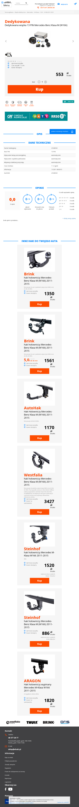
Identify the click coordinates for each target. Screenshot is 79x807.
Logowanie (8, 782)
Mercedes (30, 12)
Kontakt (7, 775)
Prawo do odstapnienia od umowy (15, 771)
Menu (6, 5)
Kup (39, 89)
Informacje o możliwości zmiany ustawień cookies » (22, 802)
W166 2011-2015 (49, 12)
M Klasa (36, 12)
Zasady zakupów (10, 764)
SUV (41, 12)
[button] (6, 41)
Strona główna (9, 12)
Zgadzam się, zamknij (62, 802)
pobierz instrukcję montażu (59, 131)
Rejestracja (8, 778)
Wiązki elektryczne (20, 12)
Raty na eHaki (9, 757)
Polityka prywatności (11, 761)
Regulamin (8, 768)
